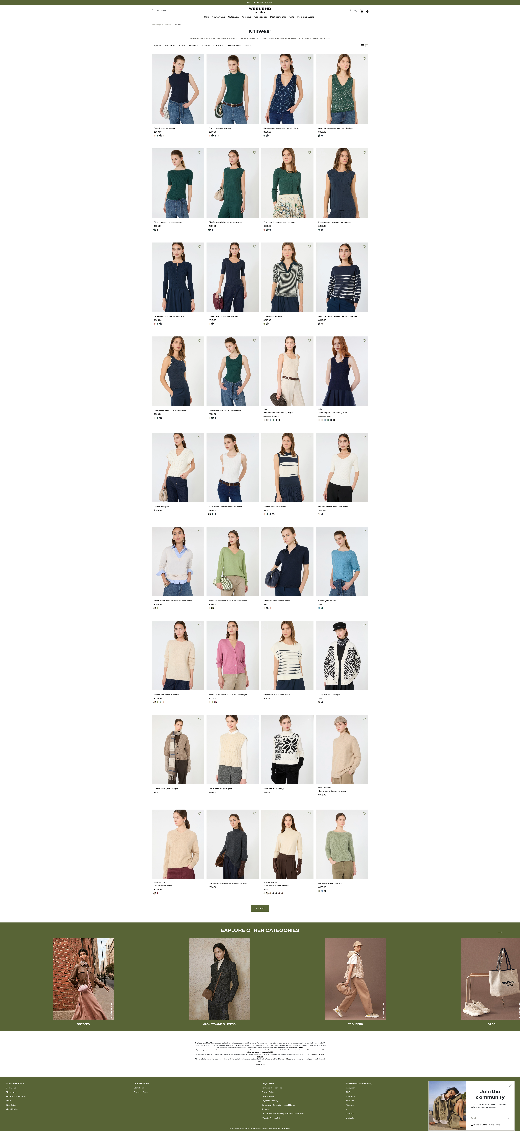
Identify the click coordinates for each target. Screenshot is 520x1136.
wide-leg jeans (253, 1052)
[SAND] (154, 702)
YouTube (350, 1101)
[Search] (350, 10)
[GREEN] (157, 135)
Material (192, 45)
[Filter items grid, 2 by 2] (366, 46)
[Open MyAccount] (358, 10)
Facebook (350, 1096)
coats (312, 1054)
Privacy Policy (268, 1092)
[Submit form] (508, 1118)
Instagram (350, 1088)
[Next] (500, 932)
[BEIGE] (267, 420)
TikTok (349, 1092)
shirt (292, 1047)
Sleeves (168, 45)
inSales (219, 45)
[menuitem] (207, 18)
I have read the (486, 1125)
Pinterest (350, 1105)
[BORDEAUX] (157, 893)
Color (204, 45)
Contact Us (11, 1088)
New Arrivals (235, 45)
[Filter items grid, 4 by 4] (362, 46)
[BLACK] (157, 230)
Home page (156, 24)
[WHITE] (154, 418)
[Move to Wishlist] (199, 58)
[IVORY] (154, 608)
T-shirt (300, 1047)
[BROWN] (282, 893)
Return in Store (141, 1092)
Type (156, 45)
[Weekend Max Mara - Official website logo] (260, 10)
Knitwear (177, 24)
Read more (260, 1064)
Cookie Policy (268, 1096)
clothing (286, 1059)
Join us (265, 1109)
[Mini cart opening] (369, 10)
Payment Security (270, 1101)
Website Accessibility (271, 1118)
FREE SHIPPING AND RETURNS (260, 2)
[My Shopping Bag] (366, 10)
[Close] (510, 1086)
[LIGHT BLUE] (270, 420)
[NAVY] (160, 135)
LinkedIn (350, 1118)
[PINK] (154, 135)
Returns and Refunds (16, 1096)
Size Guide (11, 1105)
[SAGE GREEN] (319, 891)
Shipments (11, 1092)
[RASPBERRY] (163, 702)
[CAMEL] (270, 893)
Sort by (248, 45)
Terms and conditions (272, 1088)
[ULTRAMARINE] (322, 702)
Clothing (167, 24)
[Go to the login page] (355, 10)
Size (181, 45)
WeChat (350, 1113)
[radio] (154, 135)
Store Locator (140, 1088)
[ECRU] (209, 324)
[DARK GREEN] (322, 608)
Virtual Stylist (12, 1109)
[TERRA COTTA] (264, 230)
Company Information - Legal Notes (278, 1105)
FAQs (8, 1101)
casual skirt (268, 1052)
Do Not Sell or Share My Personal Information (283, 1113)
